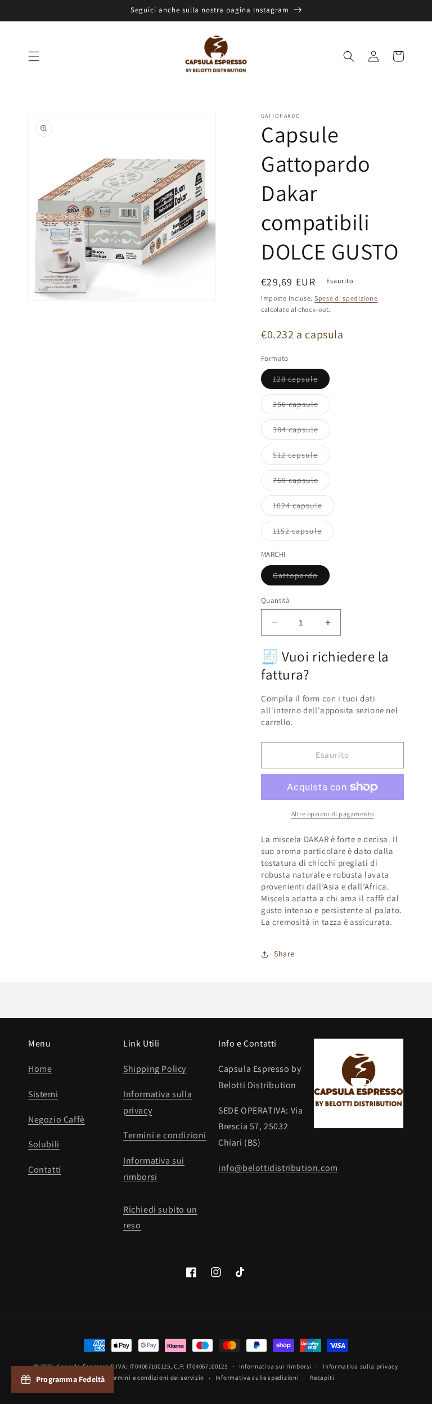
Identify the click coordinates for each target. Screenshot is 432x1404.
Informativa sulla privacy (360, 1366)
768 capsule (301, 482)
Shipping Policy (154, 1069)
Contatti (44, 1169)
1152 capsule (303, 533)
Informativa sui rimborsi (275, 1366)
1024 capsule (303, 508)
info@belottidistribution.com (278, 1168)
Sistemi (43, 1094)
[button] (33, 56)
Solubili (44, 1144)
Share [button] (284, 954)
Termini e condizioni (164, 1135)
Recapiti (322, 1377)
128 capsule (301, 381)
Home (40, 1069)
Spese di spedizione (345, 298)
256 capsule (301, 406)
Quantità (275, 600)
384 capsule (301, 432)
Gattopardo (301, 577)
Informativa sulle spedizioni (257, 1377)
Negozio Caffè (56, 1119)
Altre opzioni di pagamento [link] (332, 814)
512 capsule (301, 457)
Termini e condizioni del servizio (156, 1377)
